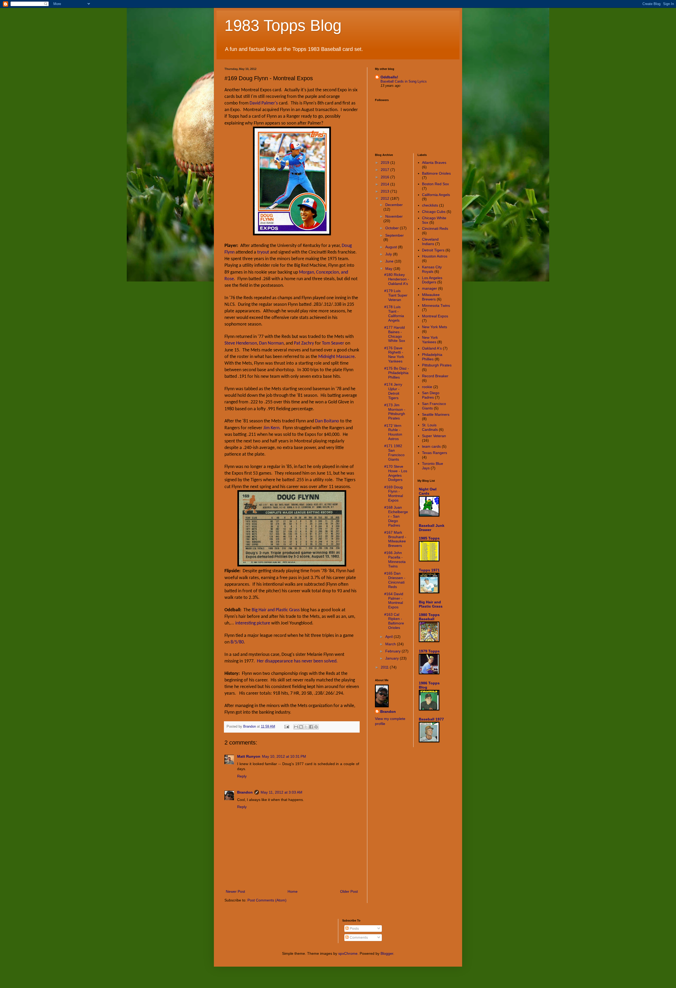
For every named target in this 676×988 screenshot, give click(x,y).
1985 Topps (429, 538)
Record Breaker (435, 376)
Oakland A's (432, 348)
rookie (427, 387)
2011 (385, 667)
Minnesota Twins (436, 305)
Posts (354, 928)
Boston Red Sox (435, 184)
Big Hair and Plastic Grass (276, 610)
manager (429, 288)
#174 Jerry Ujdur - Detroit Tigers (393, 391)
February (393, 651)
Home (293, 891)
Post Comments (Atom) (267, 900)
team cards (431, 446)
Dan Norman (271, 343)
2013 (385, 191)
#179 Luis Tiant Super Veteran (395, 295)
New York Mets (434, 327)
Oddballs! (389, 77)
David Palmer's (264, 103)
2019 (385, 162)
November (394, 216)
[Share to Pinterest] (316, 726)
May (389, 268)
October (392, 228)
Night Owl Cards (427, 491)
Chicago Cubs (433, 211)
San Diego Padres (430, 395)
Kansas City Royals (432, 269)
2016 (385, 177)
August (391, 247)
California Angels (436, 195)
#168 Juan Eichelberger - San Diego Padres (396, 516)
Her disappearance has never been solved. (297, 661)
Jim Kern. (272, 428)
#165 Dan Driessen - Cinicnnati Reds (394, 580)
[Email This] (296, 726)
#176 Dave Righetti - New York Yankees (394, 354)
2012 (385, 198)
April (389, 636)
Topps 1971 (429, 570)
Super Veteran (434, 436)
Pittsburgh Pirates (437, 365)
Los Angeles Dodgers (432, 280)
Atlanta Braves (434, 162)
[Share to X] (306, 726)
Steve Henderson (240, 343)
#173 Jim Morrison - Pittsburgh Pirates (394, 411)
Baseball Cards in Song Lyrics (404, 81)
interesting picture (252, 623)
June (390, 261)
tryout (263, 252)
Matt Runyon (248, 756)
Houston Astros (434, 256)
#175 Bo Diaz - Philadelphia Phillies (396, 372)
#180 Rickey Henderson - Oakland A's (396, 279)
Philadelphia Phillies (432, 356)
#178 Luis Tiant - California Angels (394, 313)
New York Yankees (430, 339)
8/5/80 (237, 642)
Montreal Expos (435, 316)
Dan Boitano (327, 421)
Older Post (349, 891)
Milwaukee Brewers (431, 297)
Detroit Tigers (433, 250)
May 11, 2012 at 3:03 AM (281, 792)
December (394, 205)
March (391, 644)
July (389, 254)
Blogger (387, 953)
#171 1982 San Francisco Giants (394, 452)
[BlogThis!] (301, 726)
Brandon (245, 792)
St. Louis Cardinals (430, 427)
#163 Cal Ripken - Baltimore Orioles (394, 621)
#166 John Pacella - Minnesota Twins (395, 559)
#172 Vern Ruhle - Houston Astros (393, 432)
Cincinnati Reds (435, 228)
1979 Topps (429, 651)
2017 (385, 170)
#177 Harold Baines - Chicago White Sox (394, 334)
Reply (242, 776)
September (394, 235)
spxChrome (348, 953)
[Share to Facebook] (311, 726)
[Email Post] (286, 726)
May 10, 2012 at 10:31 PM (284, 756)
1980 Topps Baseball (429, 617)
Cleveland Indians (430, 241)
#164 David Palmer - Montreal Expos (393, 600)
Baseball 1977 (431, 719)
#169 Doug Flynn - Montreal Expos (393, 493)
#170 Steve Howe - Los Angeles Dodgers (395, 473)
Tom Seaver (333, 343)
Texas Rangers (434, 453)
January (392, 658)
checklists (430, 205)
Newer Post (235, 891)
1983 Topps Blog (282, 25)
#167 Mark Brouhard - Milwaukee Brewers (395, 539)
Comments (358, 937)
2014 (385, 184)
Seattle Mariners (435, 414)
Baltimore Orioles (436, 173)
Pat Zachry (304, 343)
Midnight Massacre (336, 356)
